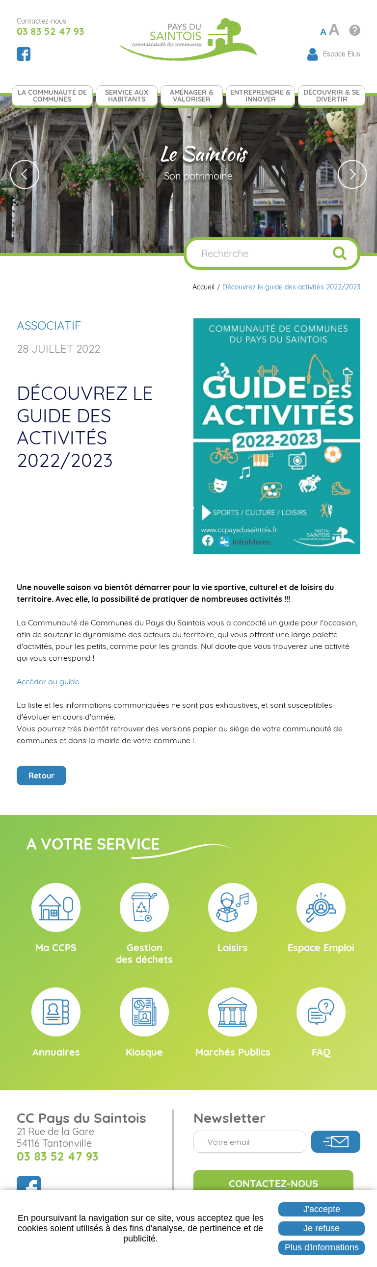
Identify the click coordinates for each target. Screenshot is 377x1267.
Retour (41, 775)
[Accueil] (188, 38)
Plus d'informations (322, 1247)
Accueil (203, 287)
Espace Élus (341, 54)
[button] (276, 435)
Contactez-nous (273, 1183)
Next (352, 174)
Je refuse (321, 1228)
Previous (24, 174)
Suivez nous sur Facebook (23, 54)
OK (339, 253)
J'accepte (321, 1209)
